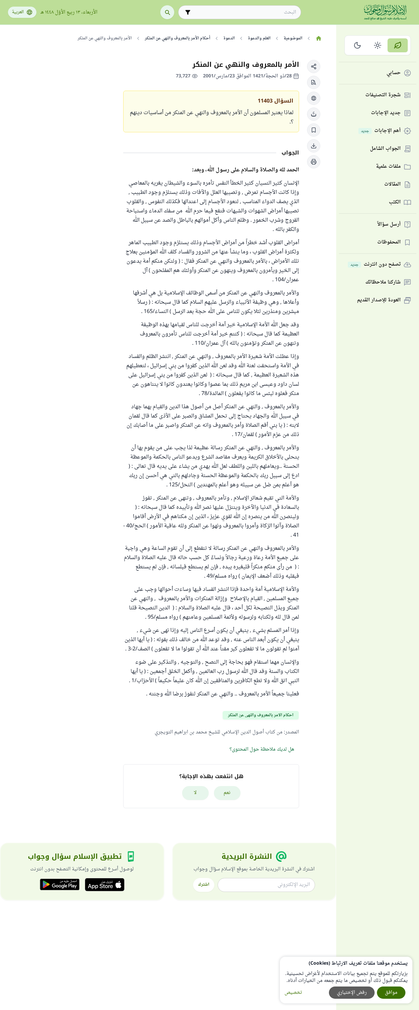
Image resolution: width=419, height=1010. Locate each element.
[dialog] (346, 980)
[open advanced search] (187, 12)
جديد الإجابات (386, 113)
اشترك (203, 885)
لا (195, 792)
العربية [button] (18, 12)
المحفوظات (389, 242)
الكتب (395, 202)
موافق (391, 992)
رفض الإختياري (352, 992)
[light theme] (378, 45)
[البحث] (167, 12)
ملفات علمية (388, 166)
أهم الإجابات (381, 131)
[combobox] (244, 12)
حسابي (394, 73)
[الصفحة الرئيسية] (318, 38)
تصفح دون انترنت (375, 264)
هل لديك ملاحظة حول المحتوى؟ (262, 749)
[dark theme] (357, 45)
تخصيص (293, 992)
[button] (313, 66)
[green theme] (398, 45)
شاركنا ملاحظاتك (383, 282)
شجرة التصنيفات (383, 95)
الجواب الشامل (385, 149)
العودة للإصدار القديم (379, 300)
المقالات (392, 184)
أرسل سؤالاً (389, 224)
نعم (227, 792)
